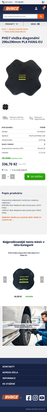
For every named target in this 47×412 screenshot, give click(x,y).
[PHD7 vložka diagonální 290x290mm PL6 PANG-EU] (23, 77)
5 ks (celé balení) (19, 170)
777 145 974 (19, 2)
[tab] (23, 366)
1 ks (6, 170)
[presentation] (5, 279)
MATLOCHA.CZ (40, 409)
